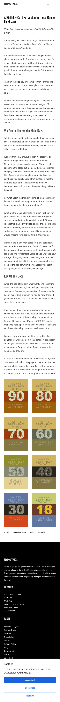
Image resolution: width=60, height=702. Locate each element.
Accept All (30, 680)
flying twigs (11, 4)
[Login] (55, 4)
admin (6, 532)
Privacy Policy (10, 630)
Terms (7, 640)
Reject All (30, 696)
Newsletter (9, 637)
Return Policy (10, 644)
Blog (6, 647)
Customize (30, 688)
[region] (30, 680)
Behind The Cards (37, 532)
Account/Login (11, 626)
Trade (6, 654)
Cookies (7, 633)
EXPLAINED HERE (22, 673)
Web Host (8, 658)
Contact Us (9, 651)
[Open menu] (48, 4)
